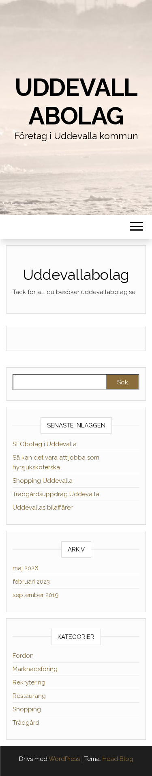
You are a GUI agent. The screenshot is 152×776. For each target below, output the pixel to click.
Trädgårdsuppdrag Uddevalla (56, 494)
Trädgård (26, 722)
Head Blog (118, 759)
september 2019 (36, 595)
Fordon (23, 655)
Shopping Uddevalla (43, 480)
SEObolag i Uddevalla (45, 444)
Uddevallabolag (76, 101)
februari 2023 (31, 581)
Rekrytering (29, 682)
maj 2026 (26, 568)
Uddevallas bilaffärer (43, 507)
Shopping (27, 709)
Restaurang (29, 696)
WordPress (64, 759)
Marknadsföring (35, 669)
